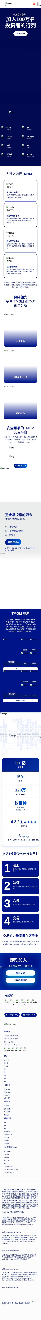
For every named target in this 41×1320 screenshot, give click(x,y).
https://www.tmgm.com (14, 1045)
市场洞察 (6, 1144)
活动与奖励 (7, 1112)
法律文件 (6, 1160)
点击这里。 (11, 550)
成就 (5, 1163)
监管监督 (6, 1154)
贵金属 (6, 1066)
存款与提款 (7, 1109)
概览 (5, 1122)
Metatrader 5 (8, 1092)
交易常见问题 (8, 1135)
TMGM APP (7, 1095)
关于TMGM (7, 1151)
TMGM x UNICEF (9, 1173)
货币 (5, 1072)
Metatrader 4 (8, 1089)
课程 (5, 1129)
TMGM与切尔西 (8, 1166)
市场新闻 (6, 1141)
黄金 (5, 1069)
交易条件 (6, 1115)
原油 (5, 1081)
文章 (5, 1125)
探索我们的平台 (20, 466)
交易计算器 (7, 1098)
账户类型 (6, 1106)
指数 (5, 1078)
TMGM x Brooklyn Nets (11, 1170)
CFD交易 (6, 1060)
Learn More (20, 669)
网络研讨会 (7, 1132)
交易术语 (6, 1138)
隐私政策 (6, 1157)
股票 (5, 1075)
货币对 (6, 1063)
